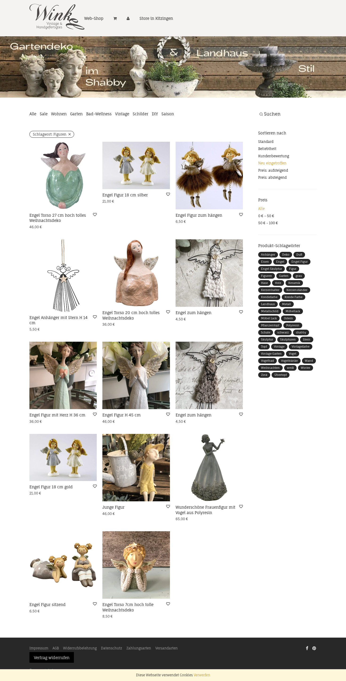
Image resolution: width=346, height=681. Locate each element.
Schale (265, 332)
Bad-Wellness (99, 114)
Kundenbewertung (273, 156)
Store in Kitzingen (156, 18)
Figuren (266, 276)
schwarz (283, 332)
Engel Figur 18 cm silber (125, 195)
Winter (305, 368)
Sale (44, 114)
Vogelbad (267, 360)
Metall (286, 304)
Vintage (122, 114)
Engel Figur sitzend (47, 604)
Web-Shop (93, 18)
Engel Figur (299, 261)
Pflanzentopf (270, 325)
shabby (301, 332)
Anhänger (268, 254)
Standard (266, 142)
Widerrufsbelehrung (80, 648)
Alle (32, 114)
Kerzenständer (296, 290)
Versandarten (166, 648)
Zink (264, 375)
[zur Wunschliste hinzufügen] (95, 215)
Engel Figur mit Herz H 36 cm (57, 415)
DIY (155, 114)
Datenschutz (111, 648)
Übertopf (280, 375)
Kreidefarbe (269, 297)
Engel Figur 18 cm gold (51, 487)
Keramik (294, 283)
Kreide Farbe (293, 297)
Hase (264, 283)
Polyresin (292, 325)
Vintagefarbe (301, 346)
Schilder (140, 114)
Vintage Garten (271, 353)
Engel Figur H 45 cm (121, 415)
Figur (292, 268)
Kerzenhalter (270, 290)
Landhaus (268, 304)
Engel (280, 261)
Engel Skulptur (271, 268)
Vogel (292, 353)
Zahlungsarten (138, 648)
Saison (167, 114)
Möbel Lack (269, 318)
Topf (264, 346)
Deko (285, 254)
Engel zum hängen (193, 312)
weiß (290, 368)
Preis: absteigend (272, 177)
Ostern (288, 318)
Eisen (265, 261)
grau (299, 276)
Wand (309, 360)
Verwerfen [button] (202, 675)
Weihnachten (270, 368)
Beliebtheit (267, 149)
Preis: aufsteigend (273, 170)
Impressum (38, 648)
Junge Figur (113, 507)
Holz (278, 283)
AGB (55, 648)
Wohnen (59, 114)
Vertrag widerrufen (51, 658)
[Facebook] (307, 648)
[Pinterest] (314, 648)
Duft (299, 254)
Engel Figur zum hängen (199, 215)
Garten (76, 114)
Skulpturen (288, 339)
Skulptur (267, 339)
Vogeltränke (289, 360)
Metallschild (269, 311)
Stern (306, 339)
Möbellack (293, 311)
